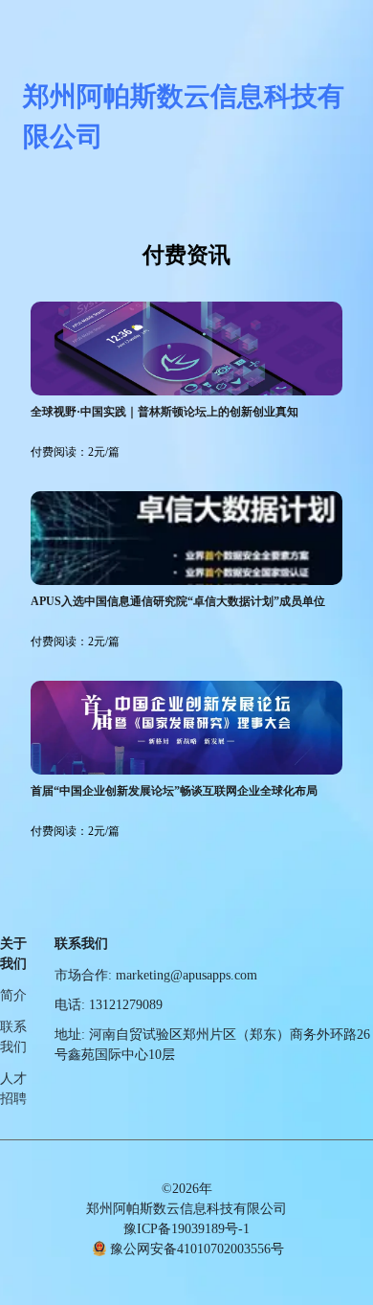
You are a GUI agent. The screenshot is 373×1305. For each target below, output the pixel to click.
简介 (13, 995)
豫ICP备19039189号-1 (186, 1229)
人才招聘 (13, 1088)
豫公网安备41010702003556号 (197, 1249)
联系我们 (13, 1037)
